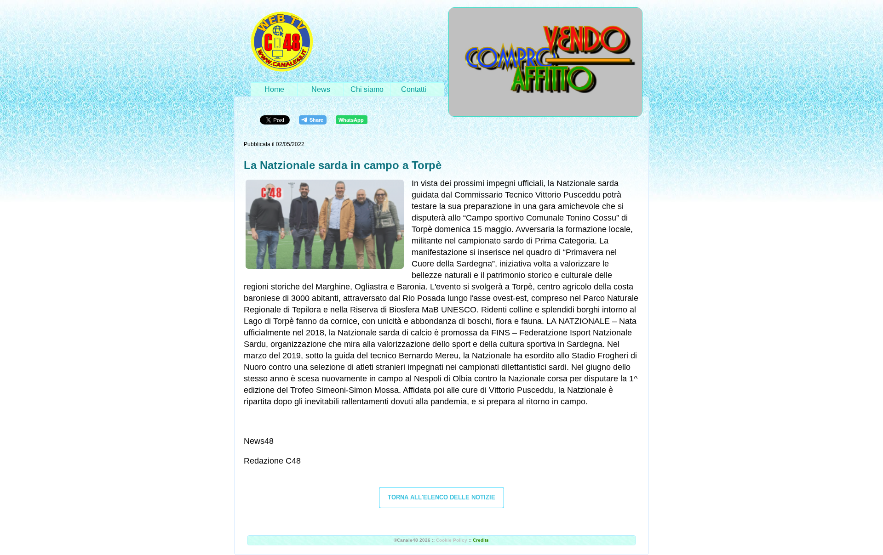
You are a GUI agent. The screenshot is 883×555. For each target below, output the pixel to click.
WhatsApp (351, 120)
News (320, 89)
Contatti (413, 89)
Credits (481, 540)
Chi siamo (367, 89)
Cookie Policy (451, 540)
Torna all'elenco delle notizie (441, 497)
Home (274, 89)
